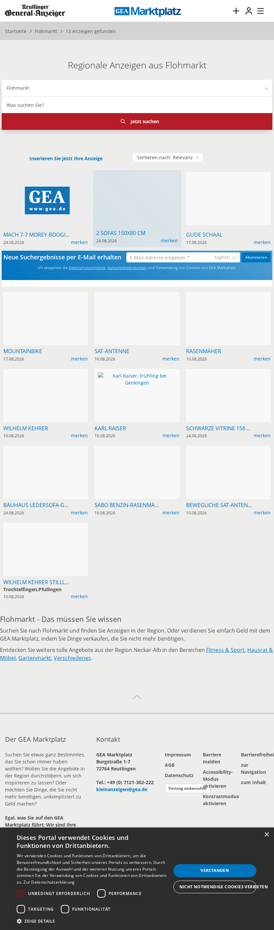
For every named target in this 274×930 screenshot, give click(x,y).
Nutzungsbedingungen (127, 267)
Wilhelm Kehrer (25, 428)
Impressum (178, 754)
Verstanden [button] (214, 870)
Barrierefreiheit (255, 754)
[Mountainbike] (45, 295)
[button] (137, 697)
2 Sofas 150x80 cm (120, 233)
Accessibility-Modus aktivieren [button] (217, 779)
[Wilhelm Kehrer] (45, 372)
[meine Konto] (248, 10)
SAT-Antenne (112, 351)
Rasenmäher (203, 351)
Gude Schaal (204, 234)
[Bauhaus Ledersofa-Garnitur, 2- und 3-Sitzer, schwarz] (45, 449)
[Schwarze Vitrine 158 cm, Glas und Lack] (228, 372)
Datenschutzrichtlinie (87, 267)
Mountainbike (22, 351)
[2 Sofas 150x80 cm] (137, 177)
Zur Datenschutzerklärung (49, 882)
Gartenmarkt (34, 658)
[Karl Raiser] (137, 378)
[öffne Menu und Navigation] (257, 10)
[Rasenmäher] (228, 295)
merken (79, 242)
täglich (222, 257)
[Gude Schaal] (228, 175)
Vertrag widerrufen (187, 788)
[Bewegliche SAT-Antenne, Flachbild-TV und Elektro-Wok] (228, 449)
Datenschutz (179, 775)
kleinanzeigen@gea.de (121, 789)
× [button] (266, 834)
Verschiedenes (72, 658)
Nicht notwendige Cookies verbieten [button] (218, 887)
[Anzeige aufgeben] (236, 10)
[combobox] (137, 104)
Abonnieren (256, 257)
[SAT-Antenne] (137, 295)
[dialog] (137, 879)
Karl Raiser (110, 428)
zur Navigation (253, 768)
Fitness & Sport (225, 650)
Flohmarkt (18, 88)
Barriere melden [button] (212, 758)
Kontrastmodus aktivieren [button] (217, 799)
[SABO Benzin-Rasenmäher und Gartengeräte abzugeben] (137, 449)
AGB (169, 765)
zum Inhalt (253, 782)
